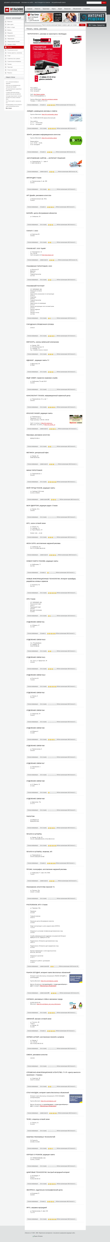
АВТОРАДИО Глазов (33, 178)
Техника (9, 64)
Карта (54, 8)
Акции (60, 8)
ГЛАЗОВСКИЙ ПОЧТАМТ (35, 286)
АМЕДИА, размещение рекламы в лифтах (41, 111)
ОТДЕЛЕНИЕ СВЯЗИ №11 (35, 657)
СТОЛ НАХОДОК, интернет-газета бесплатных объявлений (47, 1092)
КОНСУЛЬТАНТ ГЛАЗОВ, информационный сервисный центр (48, 395)
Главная (29, 8)
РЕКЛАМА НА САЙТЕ (27, 2)
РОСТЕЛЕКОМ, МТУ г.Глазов (36, 905)
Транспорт (46, 8)
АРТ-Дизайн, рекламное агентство (38, 195)
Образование (10, 38)
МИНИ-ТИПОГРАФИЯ (34, 470)
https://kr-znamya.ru (46, 423)
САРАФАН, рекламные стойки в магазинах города (44, 999)
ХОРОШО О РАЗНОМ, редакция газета (40, 1154)
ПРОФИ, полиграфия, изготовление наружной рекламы (46, 869)
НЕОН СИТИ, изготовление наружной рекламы (43, 543)
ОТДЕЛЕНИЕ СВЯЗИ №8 (35, 781)
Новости (37, 8)
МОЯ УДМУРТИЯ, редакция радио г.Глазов (41, 505)
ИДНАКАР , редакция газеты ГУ (37, 360)
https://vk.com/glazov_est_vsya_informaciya (49, 1004)
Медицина (10, 33)
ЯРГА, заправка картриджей (36, 1207)
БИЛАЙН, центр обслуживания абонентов (41, 213)
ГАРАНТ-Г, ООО (32, 231)
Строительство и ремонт (13, 58)
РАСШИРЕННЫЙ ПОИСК (59, 2)
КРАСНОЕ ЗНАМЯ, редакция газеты (39, 413)
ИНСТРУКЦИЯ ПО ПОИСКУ (42, 2)
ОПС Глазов (30, 599)
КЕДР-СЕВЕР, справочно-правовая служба (41, 378)
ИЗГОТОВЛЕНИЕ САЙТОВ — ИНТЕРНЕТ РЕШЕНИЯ (45, 158)
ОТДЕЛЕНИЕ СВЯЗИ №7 (35, 763)
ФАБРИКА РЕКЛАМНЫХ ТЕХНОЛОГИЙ (40, 1137)
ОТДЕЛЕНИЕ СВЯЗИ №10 (35, 639)
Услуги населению (12, 70)
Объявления (77, 8)
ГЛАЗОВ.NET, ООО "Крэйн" (36, 248)
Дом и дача (10, 24)
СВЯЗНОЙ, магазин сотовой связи (38, 1019)
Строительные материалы (14, 61)
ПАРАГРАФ (30, 816)
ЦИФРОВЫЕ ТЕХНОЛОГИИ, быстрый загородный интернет (48, 1172)
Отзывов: (43, 104)
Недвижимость (11, 35)
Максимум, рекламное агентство (38, 435)
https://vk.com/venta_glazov (49, 138)
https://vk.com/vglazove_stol (48, 1101)
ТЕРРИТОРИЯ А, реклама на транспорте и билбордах (46, 34)
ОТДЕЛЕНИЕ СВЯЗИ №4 (35, 710)
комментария (44, 171)
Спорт (8, 55)
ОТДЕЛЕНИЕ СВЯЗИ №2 (35, 692)
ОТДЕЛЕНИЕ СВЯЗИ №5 (35, 728)
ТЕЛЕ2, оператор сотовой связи (38, 1119)
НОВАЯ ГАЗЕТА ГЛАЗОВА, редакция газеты (42, 561)
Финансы (9, 72)
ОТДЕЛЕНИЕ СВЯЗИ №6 (35, 745)
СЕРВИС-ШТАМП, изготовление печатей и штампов (45, 1037)
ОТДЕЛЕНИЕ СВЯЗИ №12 (35, 675)
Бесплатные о (45, 985)
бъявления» (52, 985)
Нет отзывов (43, 128)
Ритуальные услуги (12, 50)
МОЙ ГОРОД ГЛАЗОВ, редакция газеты (40, 488)
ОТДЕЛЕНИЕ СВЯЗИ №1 (35, 622)
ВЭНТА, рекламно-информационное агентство (43, 134)
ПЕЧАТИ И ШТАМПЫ (34, 834)
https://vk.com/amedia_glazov (50, 114)
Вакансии (67, 8)
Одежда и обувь (11, 44)
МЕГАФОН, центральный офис (37, 452)
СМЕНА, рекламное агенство (37, 1055)
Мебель (9, 30)
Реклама (9, 47)
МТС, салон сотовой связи (36, 523)
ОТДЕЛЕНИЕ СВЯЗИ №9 (35, 798)
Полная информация (33, 104)
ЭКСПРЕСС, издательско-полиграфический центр (44, 1190)
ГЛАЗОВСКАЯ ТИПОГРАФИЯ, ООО (39, 266)
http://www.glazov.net (47, 255)
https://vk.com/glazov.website (50, 99)
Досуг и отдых (11, 27)
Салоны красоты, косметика (14, 53)
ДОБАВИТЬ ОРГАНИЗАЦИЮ (12, 2)
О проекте (86, 8)
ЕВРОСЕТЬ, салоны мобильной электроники (42, 342)
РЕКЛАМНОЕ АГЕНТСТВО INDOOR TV (40, 887)
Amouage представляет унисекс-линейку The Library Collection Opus (14, 97)
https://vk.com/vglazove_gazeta (49, 981)
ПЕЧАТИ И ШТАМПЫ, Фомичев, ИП (39, 852)
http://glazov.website (39, 94)
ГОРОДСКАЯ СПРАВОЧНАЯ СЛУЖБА (40, 324)
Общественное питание (13, 41)
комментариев (44, 499)
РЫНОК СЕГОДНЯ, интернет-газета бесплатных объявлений (48, 972)
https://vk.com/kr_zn (49, 424)
